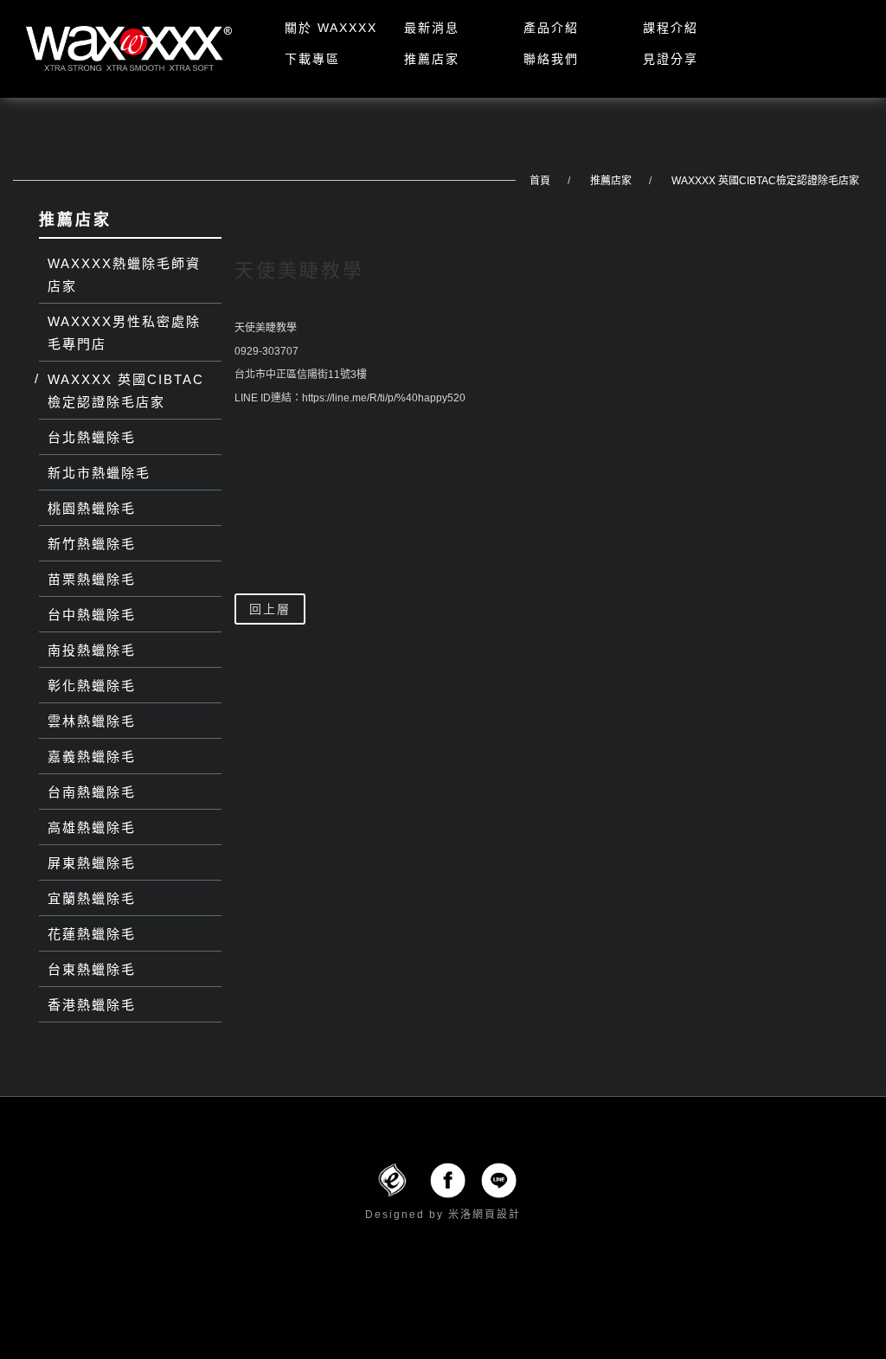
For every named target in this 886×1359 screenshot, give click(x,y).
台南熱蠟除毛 (92, 792)
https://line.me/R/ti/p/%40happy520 (383, 398)
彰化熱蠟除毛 (92, 685)
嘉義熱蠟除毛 (92, 756)
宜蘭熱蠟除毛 (92, 898)
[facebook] (447, 1179)
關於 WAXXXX (331, 28)
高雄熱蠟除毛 (92, 827)
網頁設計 (496, 1214)
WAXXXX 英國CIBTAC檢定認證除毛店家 (765, 181)
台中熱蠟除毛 (92, 614)
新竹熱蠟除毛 (92, 543)
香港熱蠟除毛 (92, 1004)
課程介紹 (670, 28)
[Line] (499, 1179)
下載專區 (312, 59)
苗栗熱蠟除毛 (92, 579)
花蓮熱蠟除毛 (92, 933)
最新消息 (431, 28)
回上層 (270, 609)
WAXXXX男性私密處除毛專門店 (124, 332)
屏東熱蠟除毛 (92, 863)
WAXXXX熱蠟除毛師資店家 (124, 274)
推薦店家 (431, 59)
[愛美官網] (391, 1179)
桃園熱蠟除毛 (92, 508)
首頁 (540, 181)
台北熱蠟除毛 (92, 437)
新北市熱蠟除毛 (99, 472)
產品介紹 (551, 28)
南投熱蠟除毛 (92, 650)
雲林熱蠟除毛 (92, 721)
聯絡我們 (551, 59)
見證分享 (670, 59)
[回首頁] (129, 48)
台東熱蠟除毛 (92, 969)
